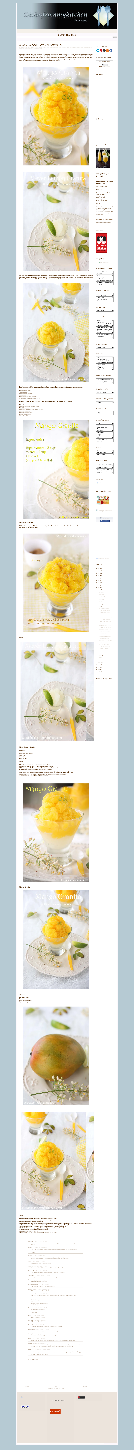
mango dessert (77, 47)
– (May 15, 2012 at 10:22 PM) (44, 1284)
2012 (99, 589)
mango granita (83, 47)
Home (21, 31)
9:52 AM (37, 1236)
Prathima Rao (31, 1307)
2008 (99, 671)
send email (50, 1236)
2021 (99, 568)
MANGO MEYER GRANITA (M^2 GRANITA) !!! (40, 44)
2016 (99, 580)
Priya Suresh (31, 1270)
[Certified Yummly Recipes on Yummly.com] (104, 511)
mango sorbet (21, 48)
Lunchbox (35, 31)
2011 (99, 664)
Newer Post (26, 1386)
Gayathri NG (31, 1324)
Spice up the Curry (32, 1275)
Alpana (29, 1261)
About (27, 31)
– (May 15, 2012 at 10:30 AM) (39, 1255)
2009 (99, 669)
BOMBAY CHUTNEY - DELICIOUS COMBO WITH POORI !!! (104, 646)
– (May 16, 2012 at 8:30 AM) (39, 1320)
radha (29, 1315)
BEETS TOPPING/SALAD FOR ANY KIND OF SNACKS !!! (105, 632)
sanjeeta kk (30, 1247)
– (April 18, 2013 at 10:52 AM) (38, 1338)
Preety (29, 1338)
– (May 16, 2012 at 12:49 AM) (43, 1289)
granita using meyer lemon (64, 47)
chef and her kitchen (32, 1293)
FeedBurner (107, 66)
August (100, 601)
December (101, 592)
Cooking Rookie (31, 1329)
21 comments (43, 1236)
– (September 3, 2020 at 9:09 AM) (42, 1349)
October (101, 597)
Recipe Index (44, 31)
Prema (29, 1280)
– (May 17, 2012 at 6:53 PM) (42, 1329)
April (100, 655)
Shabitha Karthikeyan (33, 1284)
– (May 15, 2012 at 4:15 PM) (43, 1275)
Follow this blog (104, 520)
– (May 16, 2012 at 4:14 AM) (41, 1307)
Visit (55, 1407)
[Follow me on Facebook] (110, 51)
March (100, 657)
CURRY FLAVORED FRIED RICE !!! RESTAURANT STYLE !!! (105, 621)
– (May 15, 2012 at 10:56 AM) (38, 1261)
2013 (99, 587)
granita (56, 47)
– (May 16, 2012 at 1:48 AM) (43, 1293)
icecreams (72, 47)
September (101, 599)
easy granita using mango (36, 47)
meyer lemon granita (38, 48)
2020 (99, 570)
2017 (99, 578)
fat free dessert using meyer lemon (48, 47)
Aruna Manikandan (32, 1300)
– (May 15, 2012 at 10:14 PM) (38, 1280)
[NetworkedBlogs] (104, 518)
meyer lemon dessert (29, 48)
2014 (99, 585)
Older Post (85, 1386)
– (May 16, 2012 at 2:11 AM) (43, 1300)
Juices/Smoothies (55, 31)
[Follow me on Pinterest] (101, 51)
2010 (99, 667)
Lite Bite (33, 1252)
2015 (99, 582)
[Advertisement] (107, 98)
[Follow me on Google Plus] (104, 51)
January (101, 662)
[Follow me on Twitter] (97, 51)
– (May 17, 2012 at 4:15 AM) (40, 1324)
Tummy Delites (31, 1334)
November (101, 594)
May (100, 606)
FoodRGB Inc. (31, 1349)
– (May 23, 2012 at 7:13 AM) (41, 1334)
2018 (99, 575)
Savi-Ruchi (30, 1320)
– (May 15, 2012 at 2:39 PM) (40, 1270)
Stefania (30, 1343)
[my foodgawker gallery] (104, 262)
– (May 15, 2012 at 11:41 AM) (40, 1266)
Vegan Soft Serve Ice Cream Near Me (65, 1346)
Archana (30, 1255)
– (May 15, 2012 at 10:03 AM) (40, 1241)
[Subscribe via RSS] (107, 51)
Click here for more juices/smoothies (104, 219)
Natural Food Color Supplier (42, 1354)
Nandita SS (30, 1241)
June (100, 604)
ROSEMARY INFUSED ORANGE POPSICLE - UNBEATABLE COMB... (105, 610)
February (101, 660)
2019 (99, 573)
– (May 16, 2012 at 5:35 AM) (37, 1315)
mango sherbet (89, 47)
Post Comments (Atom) (59, 1388)
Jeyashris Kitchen (32, 1289)
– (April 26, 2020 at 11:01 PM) (39, 1343)
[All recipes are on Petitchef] (55, 1414)
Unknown (30, 1266)
